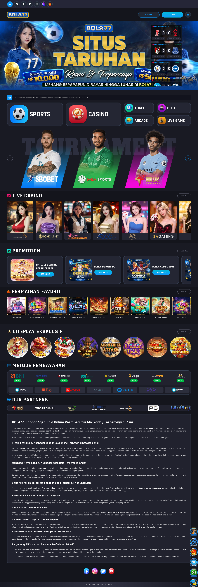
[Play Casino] (20, 220)
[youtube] (111, 571)
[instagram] (95, 571)
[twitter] (103, 571)
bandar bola (24, 448)
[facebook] (86, 571)
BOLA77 (152, 428)
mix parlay (50, 488)
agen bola (42, 468)
